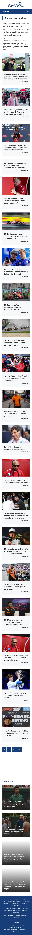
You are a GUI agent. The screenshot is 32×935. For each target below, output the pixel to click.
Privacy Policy (23, 929)
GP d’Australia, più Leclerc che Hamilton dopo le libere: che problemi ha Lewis (16, 658)
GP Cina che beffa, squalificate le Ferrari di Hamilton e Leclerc (13, 307)
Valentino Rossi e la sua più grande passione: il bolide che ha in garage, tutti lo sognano (16, 76)
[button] (28, 11)
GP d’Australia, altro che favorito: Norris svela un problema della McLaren (13, 622)
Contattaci (16, 917)
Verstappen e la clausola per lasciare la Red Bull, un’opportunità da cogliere (15, 165)
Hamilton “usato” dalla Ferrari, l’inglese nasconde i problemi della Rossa (15, 378)
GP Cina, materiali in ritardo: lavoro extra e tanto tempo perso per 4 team (15, 342)
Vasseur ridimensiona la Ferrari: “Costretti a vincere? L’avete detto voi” (15, 201)
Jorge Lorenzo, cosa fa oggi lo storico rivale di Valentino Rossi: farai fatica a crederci (16, 112)
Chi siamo (7, 929)
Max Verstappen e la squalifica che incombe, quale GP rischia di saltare (16, 733)
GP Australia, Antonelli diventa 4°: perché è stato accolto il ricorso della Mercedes (16, 551)
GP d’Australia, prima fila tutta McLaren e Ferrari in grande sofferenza (15, 587)
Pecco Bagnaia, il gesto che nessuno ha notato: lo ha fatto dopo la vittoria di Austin (15, 147)
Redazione (14, 929)
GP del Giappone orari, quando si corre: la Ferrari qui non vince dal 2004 (15, 236)
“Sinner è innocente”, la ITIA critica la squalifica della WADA (15, 695)
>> (19, 749)
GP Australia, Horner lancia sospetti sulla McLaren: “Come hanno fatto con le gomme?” (16, 515)
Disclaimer (16, 932)
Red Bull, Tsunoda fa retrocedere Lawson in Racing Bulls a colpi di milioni (16, 271)
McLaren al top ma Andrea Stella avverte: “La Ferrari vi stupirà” (15, 414)
